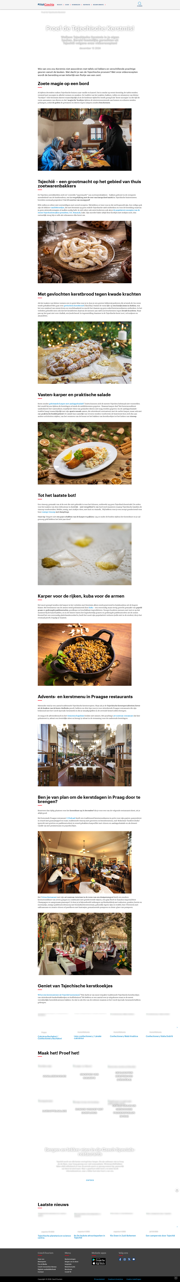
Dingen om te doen (71, 1261)
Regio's (59, 4)
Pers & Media (42, 1264)
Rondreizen (76, 4)
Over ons (41, 1259)
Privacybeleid (99, 1279)
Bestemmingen (70, 1259)
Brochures (68, 1269)
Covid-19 (68, 1272)
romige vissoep (48, 512)
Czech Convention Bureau (47, 1267)
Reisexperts (42, 1261)
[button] (139, 5)
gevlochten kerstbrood (74, 306)
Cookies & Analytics (115, 1279)
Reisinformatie (98, 4)
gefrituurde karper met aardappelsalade (66, 404)
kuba (91, 608)
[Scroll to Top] (176, 1278)
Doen (67, 4)
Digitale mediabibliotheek (47, 1269)
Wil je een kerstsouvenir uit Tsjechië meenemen (59, 995)
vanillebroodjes (57, 208)
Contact (41, 1272)
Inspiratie (86, 4)
